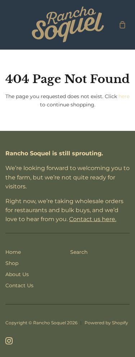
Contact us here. (92, 219)
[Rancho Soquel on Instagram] (9, 340)
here (124, 96)
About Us (17, 274)
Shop (11, 263)
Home (13, 252)
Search (78, 252)
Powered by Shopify (106, 322)
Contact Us (19, 285)
